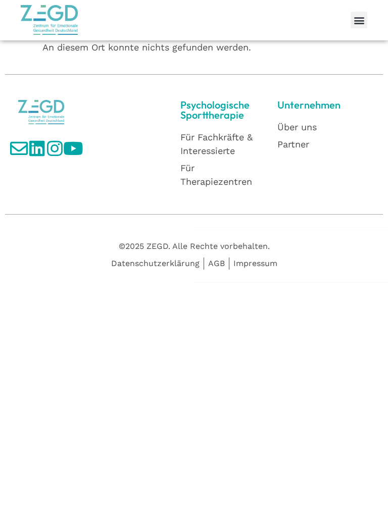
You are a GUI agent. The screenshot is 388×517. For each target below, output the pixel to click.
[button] (359, 20)
